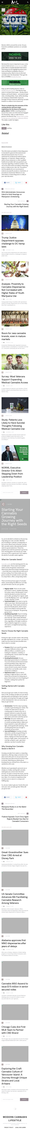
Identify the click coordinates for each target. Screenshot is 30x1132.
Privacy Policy (8, 1127)
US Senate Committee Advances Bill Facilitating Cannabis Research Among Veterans (14, 899)
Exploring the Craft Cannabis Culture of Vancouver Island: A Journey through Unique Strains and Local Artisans (14, 1076)
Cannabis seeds (6, 564)
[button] (15, 56)
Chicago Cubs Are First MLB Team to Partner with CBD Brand (13, 1029)
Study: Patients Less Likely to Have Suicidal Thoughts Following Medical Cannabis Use (13, 424)
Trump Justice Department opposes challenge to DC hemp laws (13, 242)
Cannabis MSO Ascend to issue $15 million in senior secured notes (15, 986)
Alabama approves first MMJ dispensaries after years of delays (14, 943)
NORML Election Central (8, 90)
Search (24, 492)
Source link (5, 142)
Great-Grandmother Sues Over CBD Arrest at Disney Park (15, 855)
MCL (4, 299)
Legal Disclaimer (20, 1127)
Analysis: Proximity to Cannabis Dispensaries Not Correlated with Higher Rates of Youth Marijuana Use (13, 290)
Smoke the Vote (18, 66)
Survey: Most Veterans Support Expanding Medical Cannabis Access (15, 379)
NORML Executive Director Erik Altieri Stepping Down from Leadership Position (12, 472)
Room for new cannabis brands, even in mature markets (14, 336)
